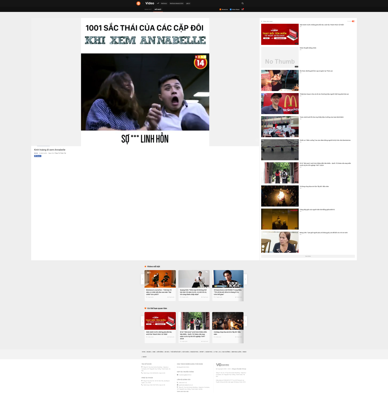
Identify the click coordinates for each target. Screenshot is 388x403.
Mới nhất (158, 9)
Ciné (153, 352)
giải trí (188, 3)
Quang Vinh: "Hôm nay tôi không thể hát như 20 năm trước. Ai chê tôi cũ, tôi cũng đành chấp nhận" (193, 292)
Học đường (226, 352)
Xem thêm (308, 256)
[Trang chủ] (150, 3)
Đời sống (160, 352)
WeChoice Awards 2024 (176, 3)
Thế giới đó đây (175, 352)
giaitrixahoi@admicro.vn (186, 385)
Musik (149, 352)
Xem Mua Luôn (236, 352)
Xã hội (36, 153)
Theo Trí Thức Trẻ (60, 153)
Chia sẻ (38, 156)
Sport (202, 352)
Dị (219, 352)
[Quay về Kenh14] (138, 3)
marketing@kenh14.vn (185, 375)
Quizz (145, 357)
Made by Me (194, 352)
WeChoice (164, 3)
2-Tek (216, 352)
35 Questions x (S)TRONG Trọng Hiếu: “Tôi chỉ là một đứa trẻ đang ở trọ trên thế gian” (228, 292)
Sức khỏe (185, 352)
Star (143, 352)
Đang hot (148, 9)
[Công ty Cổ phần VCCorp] (222, 364)
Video (244, 352)
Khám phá (209, 352)
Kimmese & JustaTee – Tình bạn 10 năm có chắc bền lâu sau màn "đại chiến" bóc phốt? (159, 292)
